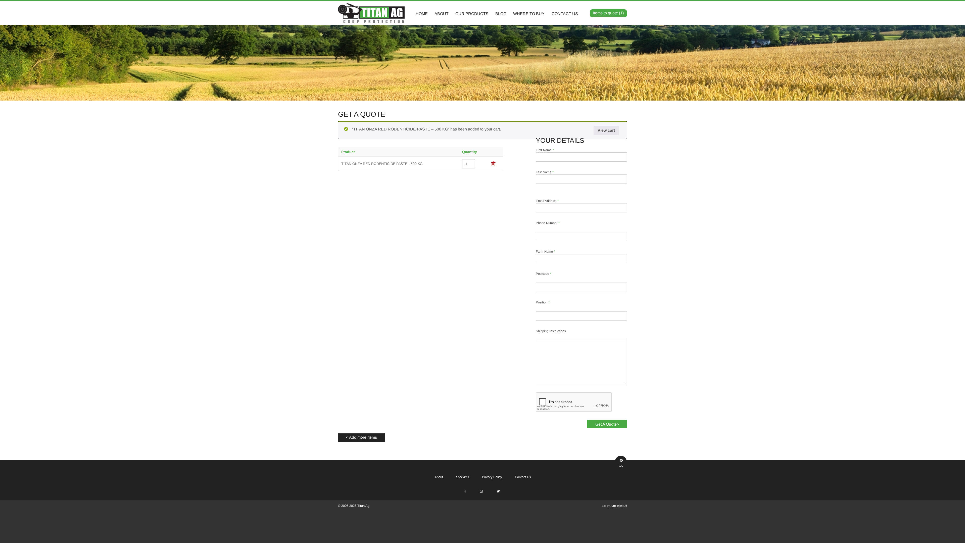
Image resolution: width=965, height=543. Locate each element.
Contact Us (565, 14)
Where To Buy (529, 14)
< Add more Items (361, 437)
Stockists (462, 477)
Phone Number (548, 223)
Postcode (543, 274)
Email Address (547, 201)
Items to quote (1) (608, 13)
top (621, 465)
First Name (545, 150)
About (442, 14)
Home (422, 14)
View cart (606, 130)
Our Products (472, 14)
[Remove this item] (493, 163)
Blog (500, 14)
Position (543, 302)
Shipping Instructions (551, 331)
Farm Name (545, 251)
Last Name (545, 172)
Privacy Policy (492, 477)
